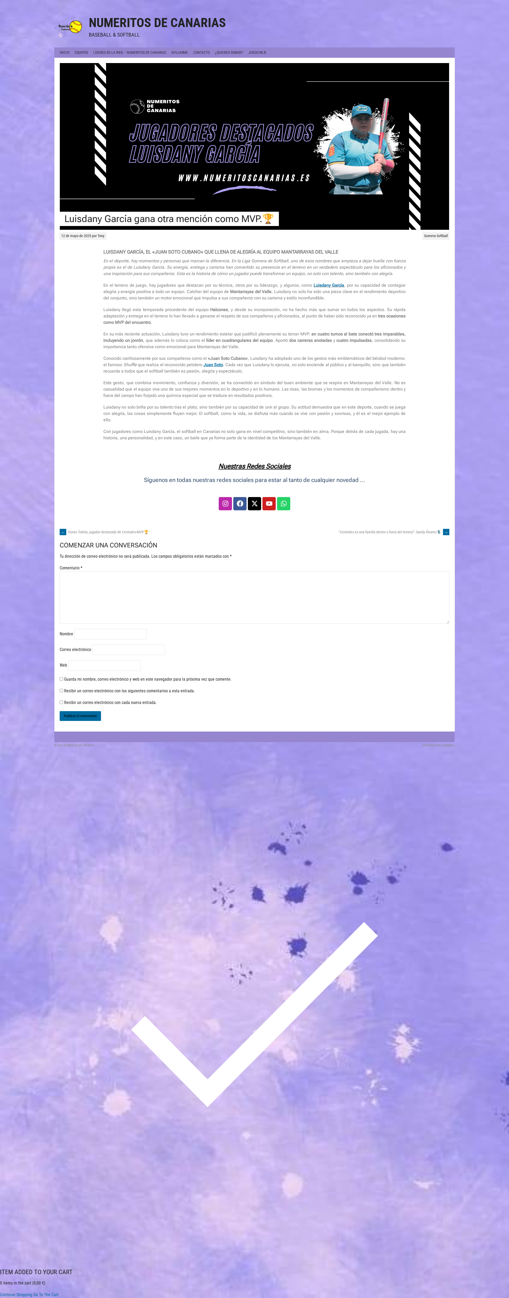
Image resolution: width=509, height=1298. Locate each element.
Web (63, 665)
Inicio (64, 52)
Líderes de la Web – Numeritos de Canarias (129, 52)
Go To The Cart (46, 1294)
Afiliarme (179, 52)
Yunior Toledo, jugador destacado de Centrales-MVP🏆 (104, 532)
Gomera (430, 236)
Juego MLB (257, 52)
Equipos (81, 52)
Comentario (71, 567)
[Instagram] (225, 503)
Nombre (66, 633)
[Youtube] (269, 503)
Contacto (201, 52)
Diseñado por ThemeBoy (439, 745)
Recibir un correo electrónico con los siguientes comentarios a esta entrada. (129, 690)
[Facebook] (240, 503)
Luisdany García (329, 285)
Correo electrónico (75, 649)
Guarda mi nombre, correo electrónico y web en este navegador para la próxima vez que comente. (147, 679)
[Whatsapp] (283, 503)
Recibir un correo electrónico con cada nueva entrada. (110, 702)
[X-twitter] (254, 503)
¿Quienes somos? (229, 52)
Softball (442, 236)
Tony (101, 236)
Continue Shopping (16, 1294)
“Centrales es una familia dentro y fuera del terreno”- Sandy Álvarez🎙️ (393, 532)
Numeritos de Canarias (157, 22)
